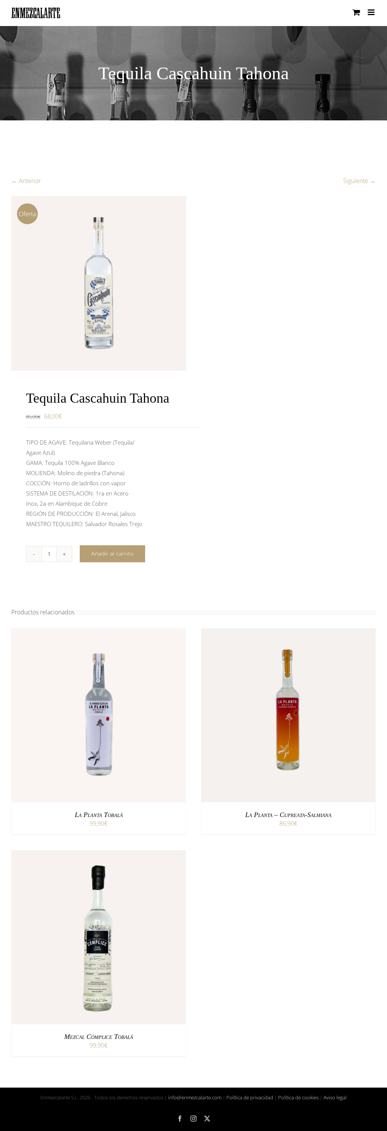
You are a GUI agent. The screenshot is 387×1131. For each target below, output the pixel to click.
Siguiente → (359, 181)
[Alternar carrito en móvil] (356, 12)
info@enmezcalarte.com (194, 1097)
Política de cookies (298, 1097)
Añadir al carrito (112, 553)
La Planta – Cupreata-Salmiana (288, 815)
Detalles (124, 717)
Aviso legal (335, 1097)
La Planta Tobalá (99, 815)
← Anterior (26, 181)
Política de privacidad (249, 1097)
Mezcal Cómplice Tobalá (98, 1036)
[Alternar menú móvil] (372, 12)
